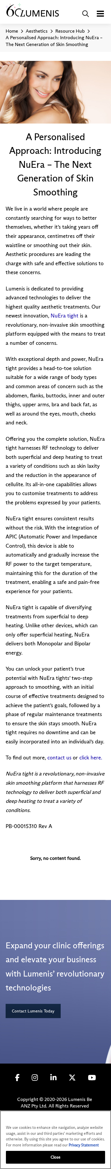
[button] (85, 13)
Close (56, 1157)
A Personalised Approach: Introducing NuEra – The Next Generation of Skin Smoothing (54, 41)
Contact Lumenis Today (33, 1011)
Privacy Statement (84, 1145)
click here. (90, 757)
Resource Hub (70, 31)
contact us (59, 757)
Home (12, 31)
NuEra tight (64, 315)
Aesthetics (37, 31)
